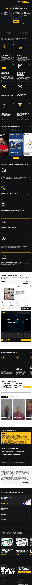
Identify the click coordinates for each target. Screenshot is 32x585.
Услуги (6, 3)
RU (20, 1)
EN (19, 1)
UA (18, 1)
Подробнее (3, 503)
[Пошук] (15, 1)
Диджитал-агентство (3, 3)
